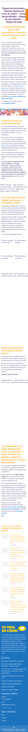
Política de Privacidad (9, 730)
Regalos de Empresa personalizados (11, 684)
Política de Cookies (20, 730)
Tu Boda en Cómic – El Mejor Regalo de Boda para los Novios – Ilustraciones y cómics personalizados (13, 671)
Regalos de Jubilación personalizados (11, 681)
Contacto (3, 718)
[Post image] (5, 536)
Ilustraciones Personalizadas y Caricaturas (12, 661)
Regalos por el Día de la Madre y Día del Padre (12, 677)
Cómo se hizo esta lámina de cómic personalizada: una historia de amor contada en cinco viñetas (18, 565)
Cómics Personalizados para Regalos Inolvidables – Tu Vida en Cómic (11, 665)
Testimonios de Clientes (7, 686)
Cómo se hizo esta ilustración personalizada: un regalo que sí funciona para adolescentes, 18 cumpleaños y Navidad (18, 552)
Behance (3, 720)
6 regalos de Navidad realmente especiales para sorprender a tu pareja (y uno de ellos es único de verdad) (17, 591)
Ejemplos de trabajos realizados (10, 689)
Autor (2, 715)
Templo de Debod (6, 146)
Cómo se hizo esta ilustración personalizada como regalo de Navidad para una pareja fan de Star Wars (18, 539)
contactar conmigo (9, 103)
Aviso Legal (16, 729)
